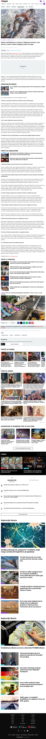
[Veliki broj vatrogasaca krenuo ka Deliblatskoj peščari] (11, 463)
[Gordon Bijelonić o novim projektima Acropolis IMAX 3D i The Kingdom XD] (34, 463)
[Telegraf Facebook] (18, 731)
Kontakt (36, 734)
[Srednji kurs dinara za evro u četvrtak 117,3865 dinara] (23, 633)
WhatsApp (37, 326)
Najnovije (9, 520)
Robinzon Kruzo (16, 53)
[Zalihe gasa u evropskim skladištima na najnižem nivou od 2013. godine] (10, 703)
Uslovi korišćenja (38, 330)
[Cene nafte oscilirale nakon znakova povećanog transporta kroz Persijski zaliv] (10, 688)
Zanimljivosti (17, 335)
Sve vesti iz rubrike (23, 448)
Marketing (13, 734)
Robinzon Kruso (5, 335)
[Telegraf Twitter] (21, 731)
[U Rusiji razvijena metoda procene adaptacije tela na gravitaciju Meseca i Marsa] (10, 592)
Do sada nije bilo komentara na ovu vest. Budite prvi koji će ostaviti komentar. (17, 341)
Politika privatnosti (31, 734)
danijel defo (24, 335)
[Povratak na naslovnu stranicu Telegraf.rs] (4, 1)
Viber (41, 326)
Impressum (18, 734)
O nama (9, 734)
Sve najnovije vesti (23, 514)
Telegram (3, 327)
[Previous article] (1, 369)
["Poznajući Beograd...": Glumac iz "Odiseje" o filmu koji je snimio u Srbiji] (38, 434)
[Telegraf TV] (27, 731)
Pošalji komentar (15, 344)
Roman (11, 335)
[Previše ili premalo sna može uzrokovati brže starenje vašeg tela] (10, 562)
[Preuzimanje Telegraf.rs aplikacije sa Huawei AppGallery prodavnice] (32, 727)
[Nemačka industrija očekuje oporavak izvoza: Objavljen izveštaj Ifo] (10, 673)
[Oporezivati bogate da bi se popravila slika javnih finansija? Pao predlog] (10, 659)
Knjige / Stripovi (10, 39)
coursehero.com (13, 256)
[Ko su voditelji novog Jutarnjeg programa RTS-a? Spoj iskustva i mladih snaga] (5, 88)
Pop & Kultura (3, 39)
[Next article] (45, 369)
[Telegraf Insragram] (24, 731)
